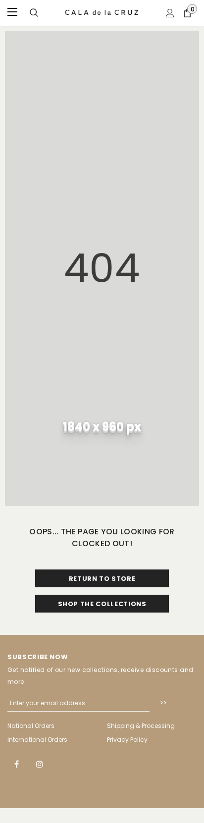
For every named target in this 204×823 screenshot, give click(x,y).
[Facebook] (16, 763)
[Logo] (102, 12)
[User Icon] (170, 13)
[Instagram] (40, 763)
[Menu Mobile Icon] (13, 13)
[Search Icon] (34, 13)
